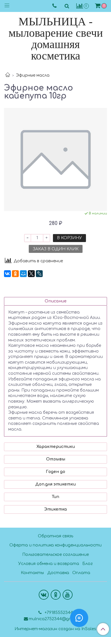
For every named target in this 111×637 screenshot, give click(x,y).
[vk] (44, 595)
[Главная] (7, 75)
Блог (87, 564)
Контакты (32, 573)
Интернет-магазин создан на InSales (55, 629)
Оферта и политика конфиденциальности (55, 545)
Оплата (81, 573)
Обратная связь (55, 536)
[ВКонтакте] (7, 273)
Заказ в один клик (56, 249)
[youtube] (68, 595)
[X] (31, 273)
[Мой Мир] (23, 273)
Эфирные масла (33, 75)
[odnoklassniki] (56, 595)
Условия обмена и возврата (48, 564)
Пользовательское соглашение (55, 554)
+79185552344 (58, 613)
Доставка (58, 573)
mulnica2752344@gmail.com (58, 619)
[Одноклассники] (15, 273)
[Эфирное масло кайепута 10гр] (55, 159)
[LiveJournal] (39, 273)
